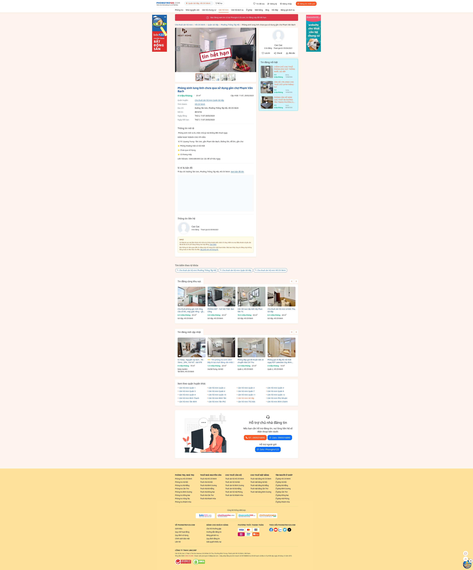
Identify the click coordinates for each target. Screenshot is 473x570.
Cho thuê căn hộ (233, 475)
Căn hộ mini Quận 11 (246, 395)
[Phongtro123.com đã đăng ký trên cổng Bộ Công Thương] (183, 562)
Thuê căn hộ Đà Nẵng (233, 488)
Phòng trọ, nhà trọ (184, 475)
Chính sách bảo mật (182, 538)
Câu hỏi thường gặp (213, 529)
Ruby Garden (182, 369)
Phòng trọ (179, 10)
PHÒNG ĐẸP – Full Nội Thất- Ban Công (221, 310)
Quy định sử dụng (181, 535)
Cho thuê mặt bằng (259, 475)
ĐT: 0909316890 (257, 437)
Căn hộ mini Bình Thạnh (189, 398)
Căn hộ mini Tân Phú (217, 401)
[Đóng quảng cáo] (471, 561)
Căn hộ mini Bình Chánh (277, 401)
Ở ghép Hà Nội (281, 482)
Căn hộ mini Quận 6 (217, 391)
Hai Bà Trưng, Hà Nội (215, 369)
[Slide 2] (207, 77)
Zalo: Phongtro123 (269, 449)
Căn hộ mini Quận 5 (187, 391)
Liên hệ (178, 542)
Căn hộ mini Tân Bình (188, 401)
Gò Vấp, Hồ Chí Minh (185, 318)
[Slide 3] (216, 77)
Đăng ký (273, 4)
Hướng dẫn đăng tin (213, 532)
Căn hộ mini (224, 10)
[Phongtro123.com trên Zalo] (280, 531)
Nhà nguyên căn (192, 10)
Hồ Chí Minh (200, 104)
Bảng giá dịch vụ (288, 10)
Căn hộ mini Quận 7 (246, 391)
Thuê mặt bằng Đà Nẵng (259, 485)
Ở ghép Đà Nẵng (282, 485)
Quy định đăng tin (213, 538)
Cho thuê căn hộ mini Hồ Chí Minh (271, 270)
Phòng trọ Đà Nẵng (182, 485)
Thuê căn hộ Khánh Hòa (234, 495)
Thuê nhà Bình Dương (208, 485)
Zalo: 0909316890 (281, 437)
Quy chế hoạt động (182, 532)
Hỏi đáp (275, 10)
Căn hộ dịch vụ (237, 10)
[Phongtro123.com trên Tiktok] (289, 531)
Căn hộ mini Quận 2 (217, 388)
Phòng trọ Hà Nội (181, 482)
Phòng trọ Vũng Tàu (182, 498)
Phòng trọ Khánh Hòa (183, 502)
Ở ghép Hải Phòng (282, 498)
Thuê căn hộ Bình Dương (234, 485)
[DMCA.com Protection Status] (199, 562)
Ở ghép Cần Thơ (281, 492)
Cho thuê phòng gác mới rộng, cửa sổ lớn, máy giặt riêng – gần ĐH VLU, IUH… (191, 310)
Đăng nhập (287, 4)
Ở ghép (249, 10)
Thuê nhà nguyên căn (210, 475)
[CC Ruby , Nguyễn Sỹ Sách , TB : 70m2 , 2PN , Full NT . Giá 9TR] (191, 347)
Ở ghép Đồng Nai (282, 495)
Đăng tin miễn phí (307, 4)
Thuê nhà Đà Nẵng (207, 488)
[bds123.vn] (205, 515)
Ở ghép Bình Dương (283, 488)
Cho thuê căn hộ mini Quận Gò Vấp (209, 100)
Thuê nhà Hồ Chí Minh (208, 479)
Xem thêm (213, 244)
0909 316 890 (189, 556)
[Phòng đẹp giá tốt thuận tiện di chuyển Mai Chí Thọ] (251, 347)
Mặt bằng (259, 10)
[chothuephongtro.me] (267, 515)
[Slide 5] (232, 77)
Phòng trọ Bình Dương (183, 492)
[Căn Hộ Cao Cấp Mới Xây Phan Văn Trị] (251, 296)
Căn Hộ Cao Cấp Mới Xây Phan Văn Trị (250, 310)
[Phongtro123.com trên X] (285, 531)
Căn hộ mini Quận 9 (187, 395)
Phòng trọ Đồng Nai (182, 495)
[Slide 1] (199, 77)
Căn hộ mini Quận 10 (217, 395)
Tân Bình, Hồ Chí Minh (186, 371)
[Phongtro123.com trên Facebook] (271, 531)
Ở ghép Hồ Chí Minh (283, 479)
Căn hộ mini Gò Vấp (246, 398)
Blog (267, 10)
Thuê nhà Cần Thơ (207, 495)
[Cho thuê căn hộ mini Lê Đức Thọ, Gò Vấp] (281, 296)
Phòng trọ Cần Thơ (182, 488)
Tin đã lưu (260, 4)
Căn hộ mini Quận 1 (187, 388)
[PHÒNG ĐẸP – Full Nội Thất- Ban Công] (221, 296)
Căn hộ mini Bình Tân (217, 398)
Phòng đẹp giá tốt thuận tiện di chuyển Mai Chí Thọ (251, 361)
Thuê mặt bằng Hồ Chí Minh (260, 479)
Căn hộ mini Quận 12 (276, 395)
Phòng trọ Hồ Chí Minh (183, 479)
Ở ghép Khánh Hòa (283, 502)
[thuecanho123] (246, 515)
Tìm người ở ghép (284, 475)
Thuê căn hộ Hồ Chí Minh (234, 479)
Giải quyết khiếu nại (213, 542)
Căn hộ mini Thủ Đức (246, 401)
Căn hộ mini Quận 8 (275, 391)
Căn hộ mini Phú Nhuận (277, 398)
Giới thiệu (178, 529)
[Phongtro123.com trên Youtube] (276, 531)
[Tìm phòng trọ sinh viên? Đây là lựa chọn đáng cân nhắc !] (221, 347)
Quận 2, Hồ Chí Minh (245, 369)
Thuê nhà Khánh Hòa (208, 498)
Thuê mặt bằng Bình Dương (260, 492)
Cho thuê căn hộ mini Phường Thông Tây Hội (197, 270)
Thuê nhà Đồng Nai (207, 492)
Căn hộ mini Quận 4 (275, 388)
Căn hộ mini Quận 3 (246, 388)
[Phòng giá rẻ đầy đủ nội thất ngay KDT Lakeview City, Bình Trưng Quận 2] (281, 347)
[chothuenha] (226, 515)
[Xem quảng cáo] (467, 564)
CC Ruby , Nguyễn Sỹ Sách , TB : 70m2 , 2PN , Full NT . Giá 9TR (191, 361)
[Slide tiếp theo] (252, 48)
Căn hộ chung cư (209, 10)
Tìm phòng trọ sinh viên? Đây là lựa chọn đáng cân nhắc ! (221, 361)
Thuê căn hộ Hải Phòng (234, 492)
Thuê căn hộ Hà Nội (232, 482)
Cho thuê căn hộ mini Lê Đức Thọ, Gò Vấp (281, 310)
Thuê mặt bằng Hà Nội (258, 482)
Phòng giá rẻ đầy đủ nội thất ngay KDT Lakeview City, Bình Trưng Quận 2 (280, 361)
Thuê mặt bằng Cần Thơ (259, 488)
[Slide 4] (224, 77)
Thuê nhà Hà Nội (206, 482)
